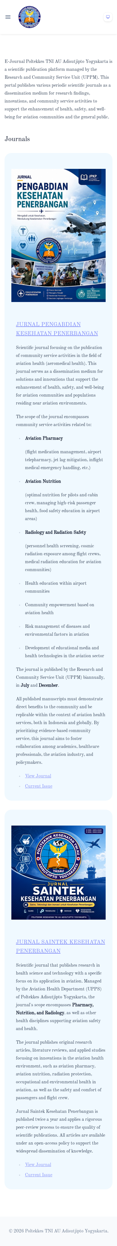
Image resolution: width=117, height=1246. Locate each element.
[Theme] (107, 17)
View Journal (38, 776)
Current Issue (38, 786)
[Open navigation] (8, 17)
